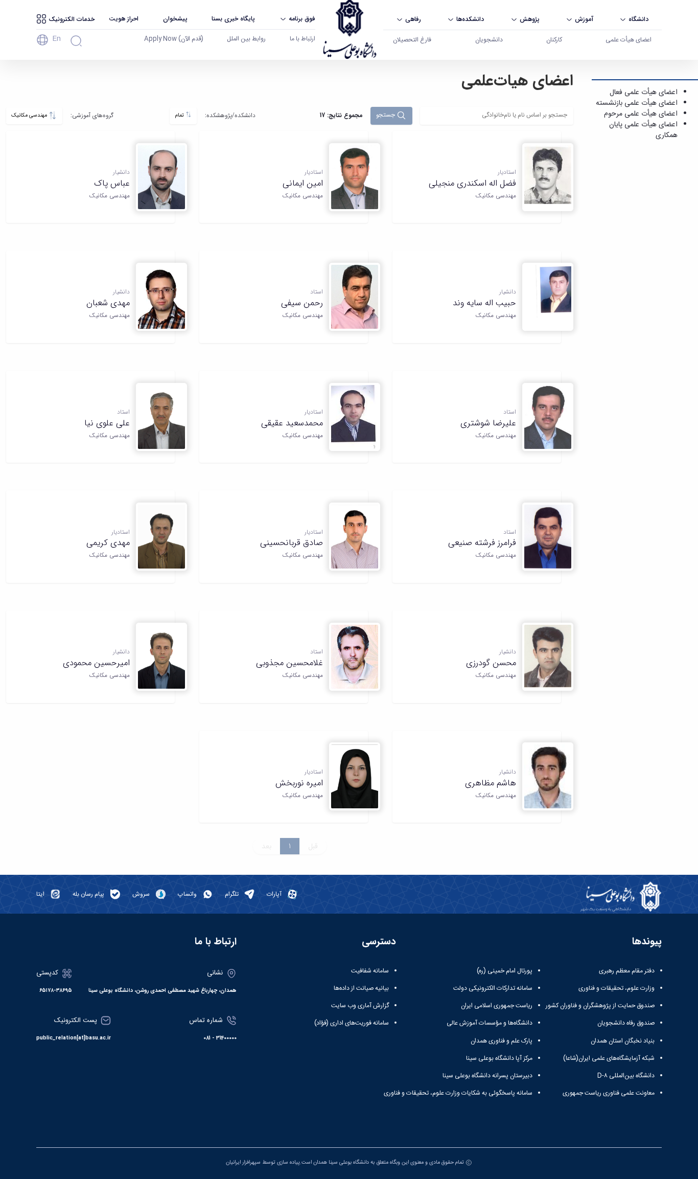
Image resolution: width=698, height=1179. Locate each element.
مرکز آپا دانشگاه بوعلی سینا (499, 1058)
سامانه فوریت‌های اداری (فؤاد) (351, 1023)
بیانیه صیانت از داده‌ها (361, 988)
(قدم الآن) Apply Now (173, 39)
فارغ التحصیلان (412, 40)
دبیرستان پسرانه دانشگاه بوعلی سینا (487, 1076)
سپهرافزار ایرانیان (243, 1162)
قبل (313, 846)
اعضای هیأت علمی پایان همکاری (643, 130)
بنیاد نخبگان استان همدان (623, 1041)
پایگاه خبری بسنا (233, 19)
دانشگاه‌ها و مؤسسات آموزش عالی (489, 1023)
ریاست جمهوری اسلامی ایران (496, 1006)
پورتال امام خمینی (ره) (504, 971)
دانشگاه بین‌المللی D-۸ (626, 1076)
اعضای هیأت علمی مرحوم (641, 114)
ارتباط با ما (302, 39)
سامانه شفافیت (370, 971)
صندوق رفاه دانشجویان (626, 1023)
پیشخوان (175, 19)
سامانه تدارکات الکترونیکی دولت (492, 988)
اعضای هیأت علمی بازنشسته (637, 103)
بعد (266, 846)
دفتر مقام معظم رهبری (627, 971)
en (56, 39)
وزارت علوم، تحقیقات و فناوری (616, 988)
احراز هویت (123, 19)
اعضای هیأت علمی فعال (644, 92)
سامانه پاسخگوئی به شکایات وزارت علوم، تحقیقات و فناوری (458, 1093)
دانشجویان (489, 40)
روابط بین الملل (246, 39)
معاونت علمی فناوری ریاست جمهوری (609, 1093)
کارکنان (554, 40)
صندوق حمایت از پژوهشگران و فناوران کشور (600, 1006)
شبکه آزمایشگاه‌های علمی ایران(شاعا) (609, 1058)
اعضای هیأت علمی (629, 40)
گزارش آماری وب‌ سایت (360, 1006)
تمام (180, 115)
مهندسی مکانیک (30, 115)
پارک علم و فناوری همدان (501, 1041)
